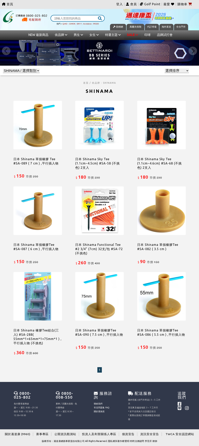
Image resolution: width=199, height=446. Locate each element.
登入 (119, 4)
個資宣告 (128, 434)
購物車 (182, 4)
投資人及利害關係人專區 (99, 434)
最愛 (167, 4)
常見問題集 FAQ (102, 407)
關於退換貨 (99, 411)
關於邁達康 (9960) (17, 434)
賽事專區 (42, 434)
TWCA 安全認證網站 (180, 434)
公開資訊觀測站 (65, 434)
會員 (133, 4)
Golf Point (152, 4)
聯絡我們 (98, 404)
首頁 (9, 4)
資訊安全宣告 (149, 434)
